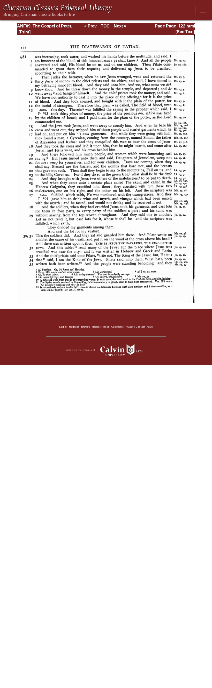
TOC (105, 26)
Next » (120, 26)
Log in (63, 326)
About (105, 326)
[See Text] (185, 32)
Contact (140, 326)
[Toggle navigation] (202, 10)
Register (74, 326)
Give (150, 326)
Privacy (129, 326)
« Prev (90, 26)
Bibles (96, 326)
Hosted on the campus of (80, 349)
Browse (85, 326)
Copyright (117, 326)
